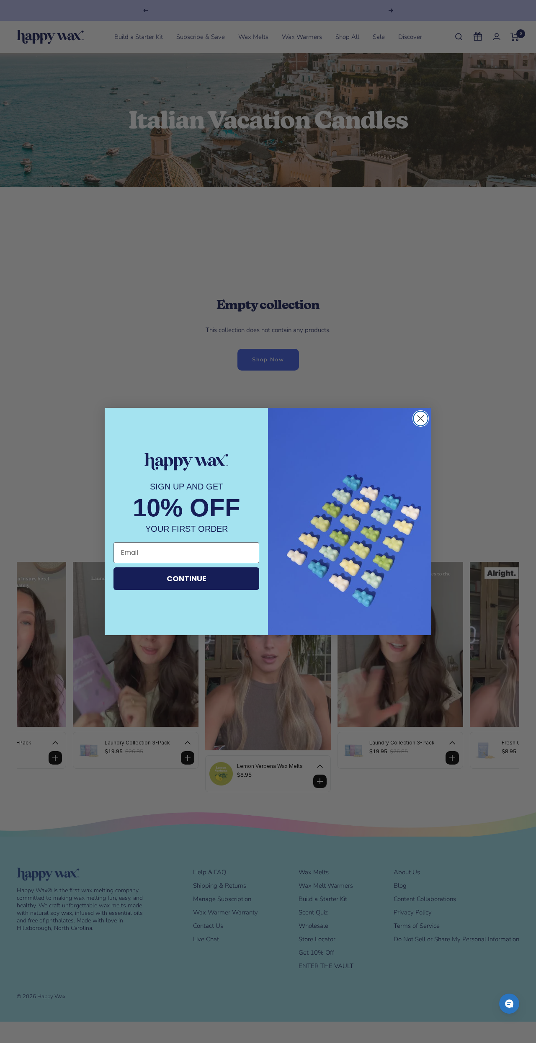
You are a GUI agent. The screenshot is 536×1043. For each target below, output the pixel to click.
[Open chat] (509, 1004)
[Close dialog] (420, 418)
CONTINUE (186, 578)
